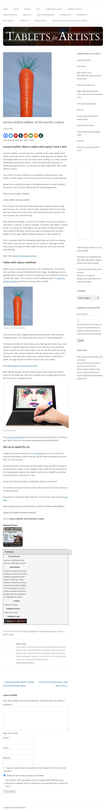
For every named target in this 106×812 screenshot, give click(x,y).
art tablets (39, 453)
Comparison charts (54, 9)
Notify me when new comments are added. (25, 775)
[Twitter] (10, 135)
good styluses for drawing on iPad (21, 365)
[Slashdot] (41, 135)
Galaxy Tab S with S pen (86, 85)
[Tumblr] (20, 135)
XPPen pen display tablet (86, 103)
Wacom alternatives (45, 15)
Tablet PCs (27, 15)
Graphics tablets (75, 9)
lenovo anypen (51, 631)
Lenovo (25, 631)
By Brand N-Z (82, 15)
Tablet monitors (10, 15)
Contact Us (24, 21)
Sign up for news (10, 733)
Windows (32, 631)
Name (6, 737)
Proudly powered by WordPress (14, 807)
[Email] (31, 135)
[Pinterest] (15, 135)
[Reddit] (26, 135)
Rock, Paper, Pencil (84, 72)
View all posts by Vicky (25, 662)
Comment (8, 704)
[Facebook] (5, 135)
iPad (38, 9)
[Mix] (36, 135)
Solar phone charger (84, 147)
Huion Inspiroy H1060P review (88, 369)
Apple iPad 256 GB (84, 60)
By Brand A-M (65, 15)
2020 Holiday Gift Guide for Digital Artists (69, 21)
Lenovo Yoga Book (15, 437)
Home (5, 9)
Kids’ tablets (8, 21)
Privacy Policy (40, 21)
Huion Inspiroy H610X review (88, 372)
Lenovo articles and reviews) (24, 256)
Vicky (11, 634)
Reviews (27, 9)
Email (6, 748)
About (16, 9)
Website (6, 758)
